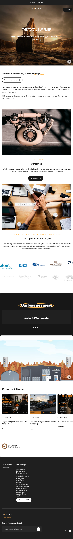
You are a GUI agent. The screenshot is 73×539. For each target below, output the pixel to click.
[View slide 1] (33, 327)
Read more (5, 429)
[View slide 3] (37, 327)
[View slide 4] (40, 327)
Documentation (7, 464)
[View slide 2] (35, 327)
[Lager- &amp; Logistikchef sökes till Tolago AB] (15, 404)
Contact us (5, 467)
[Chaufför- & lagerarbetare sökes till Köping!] (43, 404)
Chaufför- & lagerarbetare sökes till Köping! (43, 423)
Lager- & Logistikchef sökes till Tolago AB (14, 423)
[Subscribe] (38, 529)
